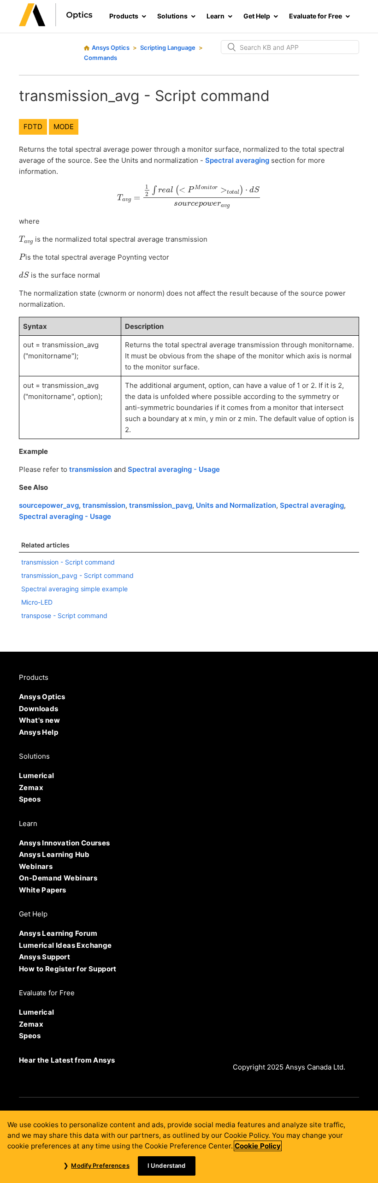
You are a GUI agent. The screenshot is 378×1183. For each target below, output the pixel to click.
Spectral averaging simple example (74, 589)
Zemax (31, 787)
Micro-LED (37, 602)
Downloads (39, 708)
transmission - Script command (68, 562)
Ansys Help (38, 732)
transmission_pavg (160, 505)
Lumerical (36, 775)
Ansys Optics (111, 47)
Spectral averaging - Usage (174, 469)
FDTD (33, 126)
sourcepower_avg (49, 505)
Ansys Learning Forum (58, 933)
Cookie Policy (258, 1145)
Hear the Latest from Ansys (67, 1060)
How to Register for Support (68, 968)
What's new (39, 720)
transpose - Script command (64, 615)
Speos (30, 799)
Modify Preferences (100, 1165)
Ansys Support (44, 956)
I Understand (167, 1165)
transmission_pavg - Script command (77, 575)
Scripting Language (167, 47)
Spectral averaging (237, 160)
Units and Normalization (236, 505)
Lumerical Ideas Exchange (65, 945)
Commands (100, 57)
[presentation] (189, 196)
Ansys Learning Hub (54, 854)
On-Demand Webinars (58, 878)
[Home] (56, 23)
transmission (90, 469)
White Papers (42, 890)
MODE (63, 126)
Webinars (36, 866)
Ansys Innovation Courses (64, 842)
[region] (189, 1147)
